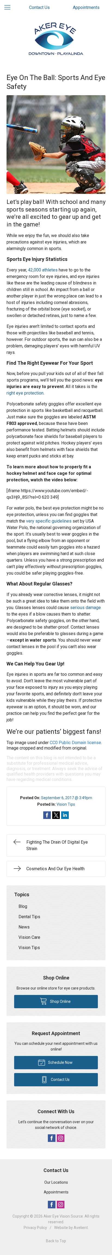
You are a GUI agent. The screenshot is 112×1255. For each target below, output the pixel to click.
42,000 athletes (43, 270)
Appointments (86, 7)
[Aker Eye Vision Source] (56, 39)
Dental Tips (29, 916)
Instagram (60, 1138)
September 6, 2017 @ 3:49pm (66, 798)
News (24, 927)
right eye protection (25, 393)
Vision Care (29, 937)
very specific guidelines (48, 521)
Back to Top (56, 1241)
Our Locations (56, 1182)
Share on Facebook (47, 815)
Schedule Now (60, 1062)
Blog (22, 906)
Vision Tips (66, 804)
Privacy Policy (35, 1227)
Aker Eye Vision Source (63, 1216)
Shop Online (60, 1001)
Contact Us (39, 7)
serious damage (85, 607)
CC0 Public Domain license (75, 742)
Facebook (51, 1138)
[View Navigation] (9, 7)
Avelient (81, 1227)
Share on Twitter (56, 815)
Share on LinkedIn (65, 815)
